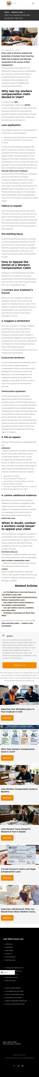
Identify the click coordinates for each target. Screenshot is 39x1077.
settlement (6, 448)
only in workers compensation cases (15, 560)
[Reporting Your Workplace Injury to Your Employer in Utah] (19, 695)
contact (5, 569)
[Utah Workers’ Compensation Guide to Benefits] (19, 775)
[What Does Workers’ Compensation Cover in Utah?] (19, 735)
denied (27, 105)
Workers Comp (17, 12)
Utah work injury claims (10, 623)
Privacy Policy (19, 1055)
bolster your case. (9, 518)
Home (6, 12)
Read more (7, 718)
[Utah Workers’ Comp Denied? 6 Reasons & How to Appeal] (19, 815)
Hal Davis (10, 636)
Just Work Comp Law (10, 552)
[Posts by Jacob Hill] (4, 636)
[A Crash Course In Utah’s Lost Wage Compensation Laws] (19, 855)
